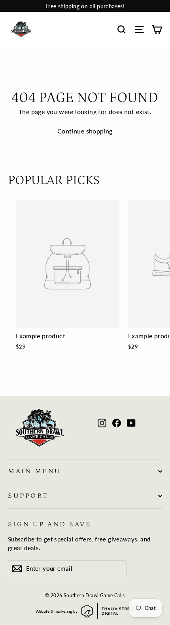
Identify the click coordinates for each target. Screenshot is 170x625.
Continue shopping (85, 131)
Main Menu (34, 471)
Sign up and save (49, 524)
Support (28, 496)
